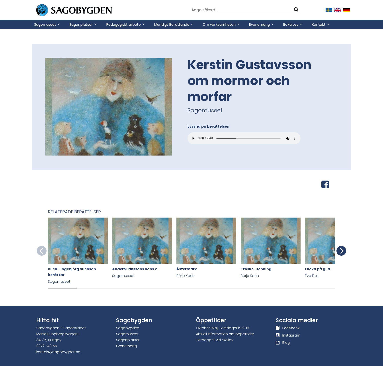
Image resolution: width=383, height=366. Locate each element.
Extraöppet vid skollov (214, 340)
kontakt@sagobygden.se (58, 351)
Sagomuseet (127, 334)
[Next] (341, 251)
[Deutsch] (346, 10)
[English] (337, 10)
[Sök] (296, 9)
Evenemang (126, 345)
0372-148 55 (46, 345)
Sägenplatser (127, 340)
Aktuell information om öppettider (225, 334)
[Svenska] (328, 10)
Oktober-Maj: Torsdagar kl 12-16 (222, 328)
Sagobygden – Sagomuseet (61, 328)
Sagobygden (127, 328)
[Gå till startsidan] (87, 10)
